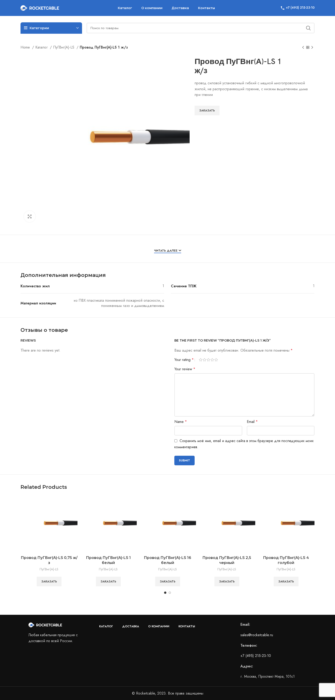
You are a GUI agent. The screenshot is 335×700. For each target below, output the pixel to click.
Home (26, 47)
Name (180, 421)
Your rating (184, 360)
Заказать (207, 110)
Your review (184, 369)
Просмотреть (74, 503)
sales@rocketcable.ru (256, 635)
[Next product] (312, 47)
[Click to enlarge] (29, 216)
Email (252, 421)
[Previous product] (303, 47)
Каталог (42, 47)
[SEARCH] (308, 28)
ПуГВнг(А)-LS (64, 47)
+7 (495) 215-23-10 (255, 655)
